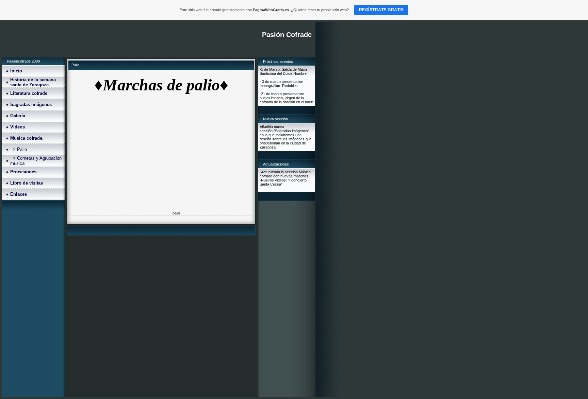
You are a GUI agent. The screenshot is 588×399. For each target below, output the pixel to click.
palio (176, 213)
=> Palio (18, 149)
